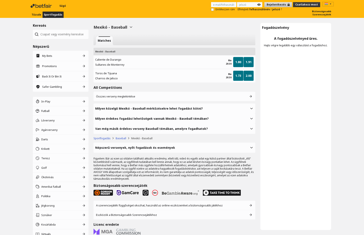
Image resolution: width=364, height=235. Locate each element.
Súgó (62, 6)
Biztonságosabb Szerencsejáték (321, 13)
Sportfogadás (53, 14)
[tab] (104, 40)
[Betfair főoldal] (41, 6)
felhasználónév (260, 9)
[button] (174, 109)
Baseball (121, 138)
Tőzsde (36, 14)
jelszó (276, 9)
